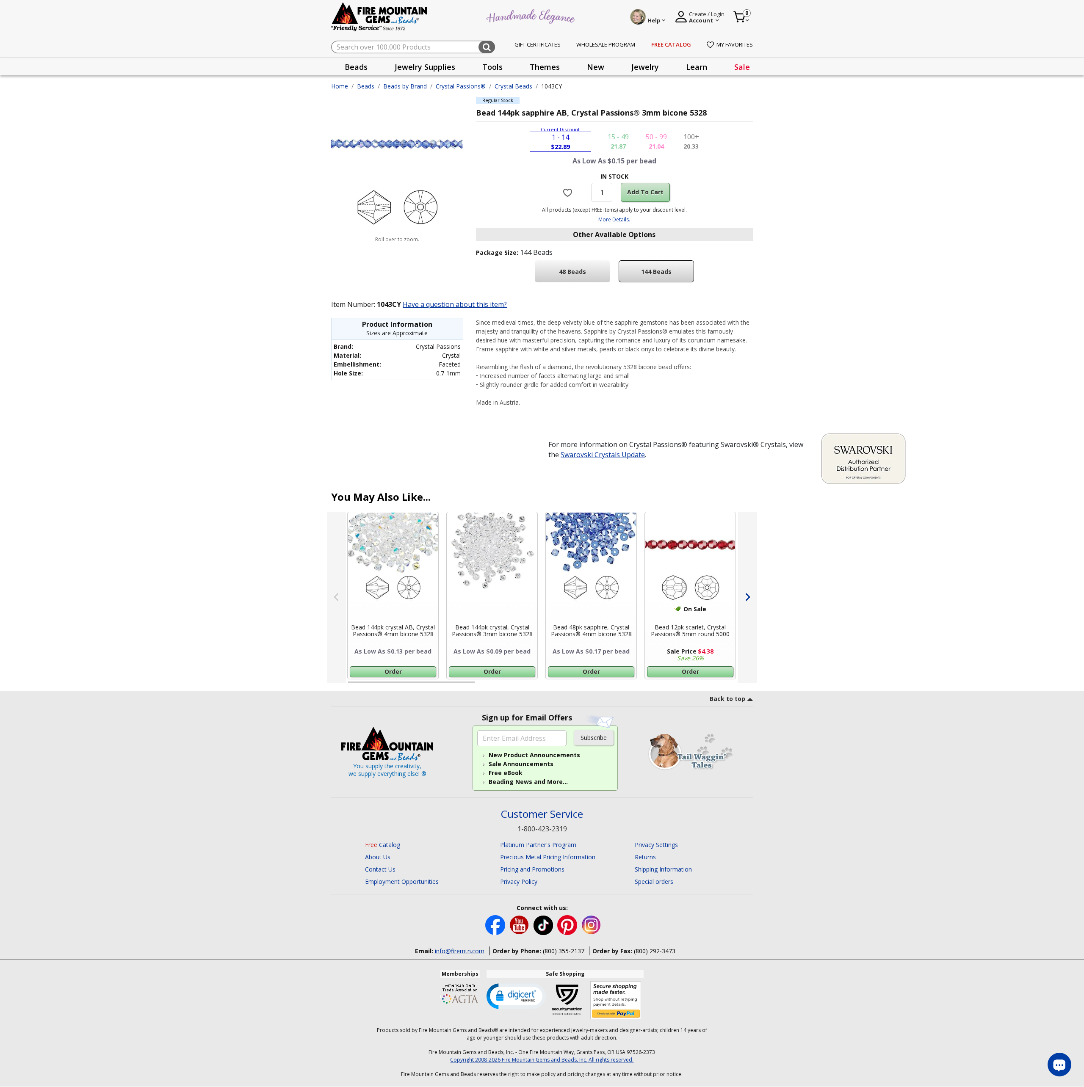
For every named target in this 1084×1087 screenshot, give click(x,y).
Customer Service (542, 814)
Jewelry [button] (645, 67)
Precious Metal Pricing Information (547, 857)
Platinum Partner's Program (538, 845)
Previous (336, 597)
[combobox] (413, 47)
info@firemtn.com (459, 951)
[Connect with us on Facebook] (496, 924)
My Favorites (734, 44)
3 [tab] (613, 685)
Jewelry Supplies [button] (425, 67)
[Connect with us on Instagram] (591, 924)
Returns (645, 857)
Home (339, 86)
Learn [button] (696, 67)
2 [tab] (483, 685)
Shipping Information (663, 869)
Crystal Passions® (461, 86)
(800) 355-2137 (563, 951)
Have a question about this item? (455, 304)
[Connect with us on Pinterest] (568, 924)
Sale (742, 67)
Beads (365, 86)
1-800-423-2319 (542, 828)
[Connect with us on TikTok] (544, 924)
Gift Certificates (537, 44)
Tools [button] (492, 67)
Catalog (382, 845)
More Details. (614, 219)
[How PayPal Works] (616, 1000)
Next (747, 597)
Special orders (654, 881)
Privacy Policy (518, 881)
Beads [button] (356, 67)
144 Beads (656, 272)
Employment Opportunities (402, 881)
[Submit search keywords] (486, 47)
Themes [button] (545, 67)
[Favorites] (569, 192)
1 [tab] (352, 685)
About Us (377, 857)
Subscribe (594, 738)
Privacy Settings (656, 845)
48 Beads (572, 272)
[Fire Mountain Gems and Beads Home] (379, 16)
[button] (516, 995)
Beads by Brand (405, 86)
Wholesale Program (605, 44)
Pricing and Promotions (532, 869)
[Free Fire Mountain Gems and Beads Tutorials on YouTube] (520, 924)
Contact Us (380, 869)
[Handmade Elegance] (532, 15)
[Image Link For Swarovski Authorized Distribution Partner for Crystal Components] (863, 458)
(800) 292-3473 (654, 951)
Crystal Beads (513, 86)
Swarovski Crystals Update (603, 454)
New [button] (595, 67)
